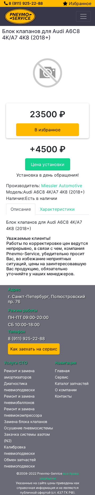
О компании (66, 390)
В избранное (47, 129)
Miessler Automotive (61, 185)
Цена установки (47, 164)
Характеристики (57, 209)
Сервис (61, 377)
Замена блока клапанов (25, 421)
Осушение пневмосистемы (28, 428)
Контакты (63, 396)
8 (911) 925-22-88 (25, 3)
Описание (21, 209)
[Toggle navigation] (83, 16)
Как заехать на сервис (33, 349)
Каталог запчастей (71, 383)
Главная (62, 370)
